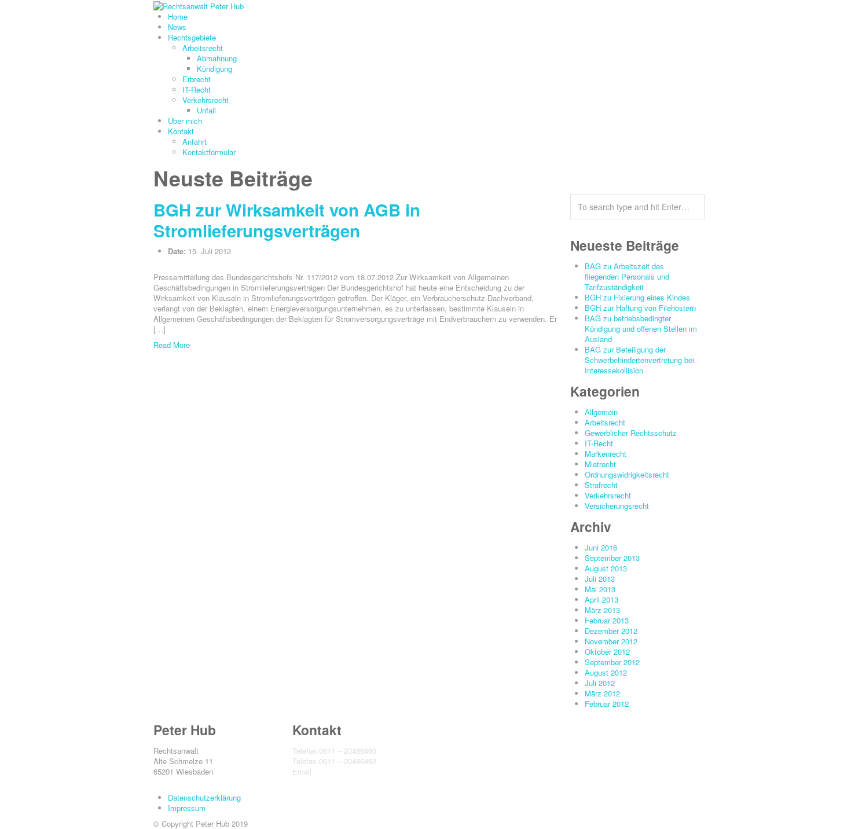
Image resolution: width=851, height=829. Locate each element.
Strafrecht (601, 484)
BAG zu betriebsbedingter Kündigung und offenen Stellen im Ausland (641, 328)
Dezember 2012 (611, 630)
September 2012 (612, 661)
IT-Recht (196, 89)
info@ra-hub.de (339, 771)
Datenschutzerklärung (204, 797)
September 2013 (612, 557)
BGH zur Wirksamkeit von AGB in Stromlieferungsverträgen (286, 220)
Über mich (185, 120)
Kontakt (181, 131)
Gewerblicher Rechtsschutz (631, 432)
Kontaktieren (313, 781)
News (177, 26)
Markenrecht (605, 453)
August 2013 (606, 568)
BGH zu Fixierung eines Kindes (637, 297)
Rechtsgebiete (192, 37)
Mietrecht (600, 463)
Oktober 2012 (607, 651)
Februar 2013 (607, 620)
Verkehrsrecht (205, 99)
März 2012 (602, 693)
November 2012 (611, 641)
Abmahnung (217, 58)
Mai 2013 (600, 589)
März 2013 (602, 609)
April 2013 (601, 599)
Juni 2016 (601, 547)
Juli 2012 (600, 682)
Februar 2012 (607, 703)
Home (178, 16)
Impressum (187, 807)
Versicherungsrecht (617, 505)
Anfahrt (194, 141)
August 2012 (606, 672)
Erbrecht (196, 79)
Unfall (206, 110)
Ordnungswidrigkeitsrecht (627, 474)
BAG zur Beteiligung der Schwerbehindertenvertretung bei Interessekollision (639, 360)
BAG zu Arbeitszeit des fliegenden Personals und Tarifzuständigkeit (627, 276)
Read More (171, 344)
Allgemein (601, 411)
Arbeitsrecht (202, 47)
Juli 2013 (600, 578)
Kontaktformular (209, 151)
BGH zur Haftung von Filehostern (640, 307)
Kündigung (214, 68)
